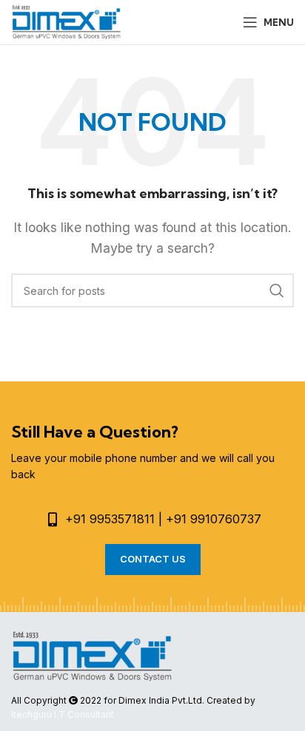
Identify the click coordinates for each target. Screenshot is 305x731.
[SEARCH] (277, 290)
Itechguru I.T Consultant (62, 714)
